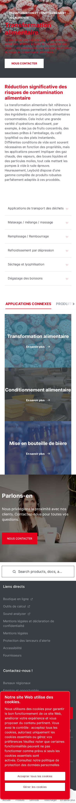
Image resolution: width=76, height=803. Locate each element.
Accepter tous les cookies (35, 776)
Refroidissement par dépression (31, 250)
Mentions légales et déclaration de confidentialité (28, 623)
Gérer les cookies (35, 786)
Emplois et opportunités (21, 690)
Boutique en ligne (16, 599)
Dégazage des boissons (25, 278)
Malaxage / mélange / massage (30, 222)
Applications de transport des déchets (36, 208)
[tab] (28, 304)
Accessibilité (12, 648)
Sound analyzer (14, 614)
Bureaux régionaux (17, 683)
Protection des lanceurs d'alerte (26, 640)
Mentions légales (15, 633)
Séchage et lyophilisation (26, 264)
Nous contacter (24, 63)
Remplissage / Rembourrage (28, 236)
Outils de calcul (14, 606)
